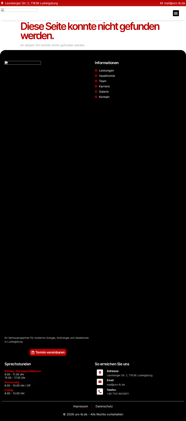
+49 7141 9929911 (118, 393)
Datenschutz (104, 406)
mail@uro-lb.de (116, 384)
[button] (176, 13)
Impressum (80, 406)
